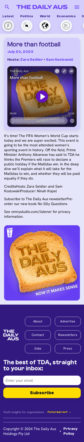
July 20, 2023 (20, 52)
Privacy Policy (70, 431)
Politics (26, 16)
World (45, 16)
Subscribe (42, 392)
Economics (66, 16)
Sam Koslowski (59, 59)
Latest (8, 16)
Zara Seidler (31, 59)
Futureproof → (59, 412)
